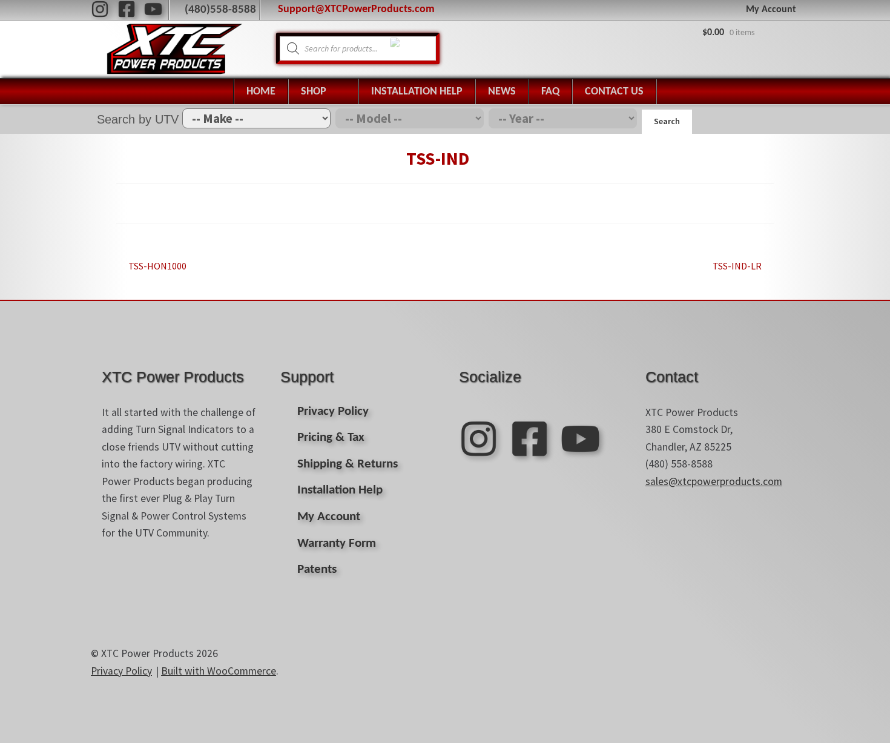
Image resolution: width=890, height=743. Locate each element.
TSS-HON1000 (157, 266)
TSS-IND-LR (737, 266)
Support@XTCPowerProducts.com (356, 9)
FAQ (550, 91)
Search (667, 121)
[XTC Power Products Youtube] (153, 9)
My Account (771, 10)
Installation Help (417, 91)
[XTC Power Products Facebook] (126, 9)
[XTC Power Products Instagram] (100, 9)
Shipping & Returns (347, 464)
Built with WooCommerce (218, 671)
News (502, 91)
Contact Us (614, 91)
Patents (317, 569)
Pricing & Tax (330, 437)
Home (260, 91)
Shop (313, 91)
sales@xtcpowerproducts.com (713, 481)
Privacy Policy (333, 411)
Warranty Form (336, 543)
